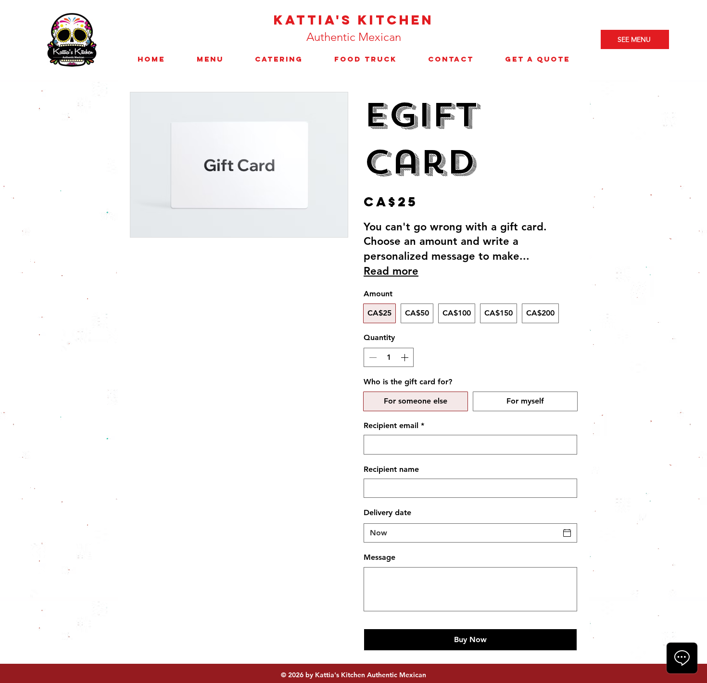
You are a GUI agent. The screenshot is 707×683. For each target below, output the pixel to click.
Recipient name (391, 469)
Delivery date (387, 512)
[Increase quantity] (405, 357)
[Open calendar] (567, 533)
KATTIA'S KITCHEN (354, 20)
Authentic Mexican (353, 37)
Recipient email (394, 425)
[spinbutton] (389, 357)
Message (379, 557)
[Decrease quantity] (372, 357)
